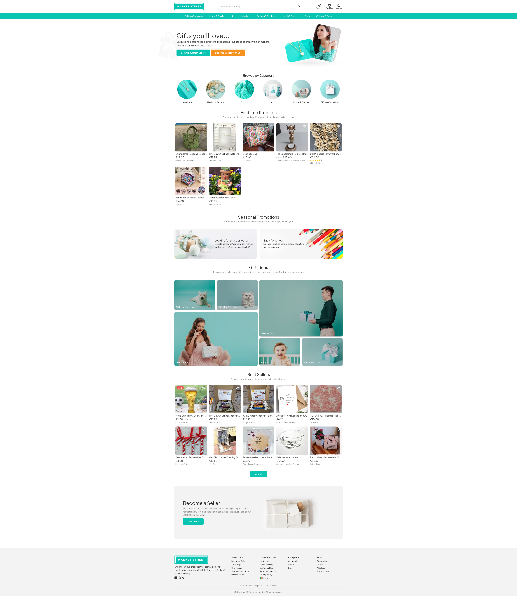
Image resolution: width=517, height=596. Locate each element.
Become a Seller (238, 561)
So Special (258, 585)
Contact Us (293, 561)
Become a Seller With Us (227, 52)
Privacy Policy (237, 574)
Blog (290, 568)
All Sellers (321, 568)
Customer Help (266, 568)
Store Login (236, 568)
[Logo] (189, 6)
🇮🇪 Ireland (264, 578)
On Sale (320, 564)
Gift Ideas (258, 267)
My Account (265, 561)
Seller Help (236, 564)
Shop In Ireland (271, 585)
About (291, 564)
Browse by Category (258, 75)
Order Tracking (266, 564)
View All (258, 474)
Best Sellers (258, 374)
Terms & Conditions (240, 571)
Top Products (323, 571)
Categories (322, 561)
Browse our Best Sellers (193, 52)
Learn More (193, 521)
